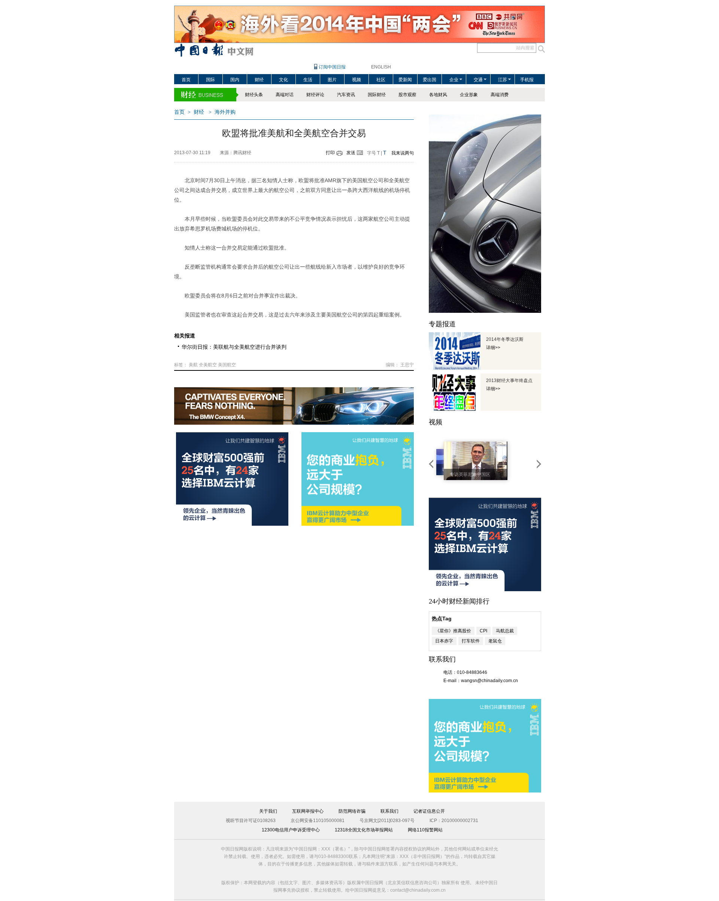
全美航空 (208, 364)
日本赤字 (444, 641)
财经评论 (315, 94)
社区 (380, 79)
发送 (350, 152)
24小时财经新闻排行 (459, 601)
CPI (483, 630)
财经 (259, 79)
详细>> (493, 347)
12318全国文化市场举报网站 (364, 830)
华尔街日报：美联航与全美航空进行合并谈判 (234, 347)
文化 (283, 79)
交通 (478, 79)
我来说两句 (402, 153)
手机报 (527, 79)
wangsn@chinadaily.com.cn (489, 680)
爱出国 (429, 79)
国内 (234, 79)
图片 (332, 79)
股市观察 (407, 94)
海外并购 (225, 112)
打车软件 (471, 641)
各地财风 (438, 94)
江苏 (502, 79)
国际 (210, 79)
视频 (356, 79)
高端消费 (500, 94)
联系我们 (389, 811)
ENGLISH (381, 67)
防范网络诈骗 (352, 811)
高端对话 (285, 94)
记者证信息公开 (429, 811)
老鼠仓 (495, 641)
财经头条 (254, 94)
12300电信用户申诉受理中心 (291, 830)
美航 (193, 364)
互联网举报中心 (308, 811)
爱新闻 (405, 79)
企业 (453, 79)
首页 (186, 79)
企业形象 (469, 94)
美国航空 (227, 364)
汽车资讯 (346, 94)
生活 (307, 79)
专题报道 (442, 324)
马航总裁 (505, 630)
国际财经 (377, 94)
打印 (330, 152)
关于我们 (268, 811)
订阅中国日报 (332, 67)
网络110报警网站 (425, 830)
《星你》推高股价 (453, 630)
